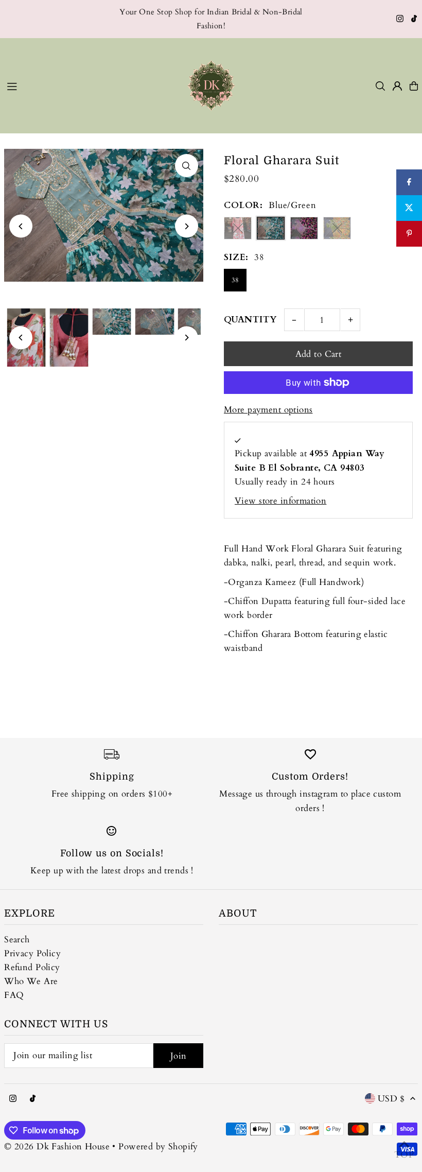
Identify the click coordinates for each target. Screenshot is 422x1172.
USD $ (391, 1099)
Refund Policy (32, 967)
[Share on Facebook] (409, 182)
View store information (280, 501)
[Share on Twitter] (409, 208)
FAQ (14, 995)
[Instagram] (399, 19)
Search (17, 939)
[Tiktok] (414, 19)
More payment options (268, 410)
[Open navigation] (85, 85)
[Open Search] (380, 86)
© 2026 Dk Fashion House (57, 1146)
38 (235, 280)
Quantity (250, 319)
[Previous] (20, 226)
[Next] (186, 226)
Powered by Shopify (158, 1146)
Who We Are (31, 981)
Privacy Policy (32, 953)
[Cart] (414, 86)
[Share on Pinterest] (409, 234)
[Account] (397, 86)
